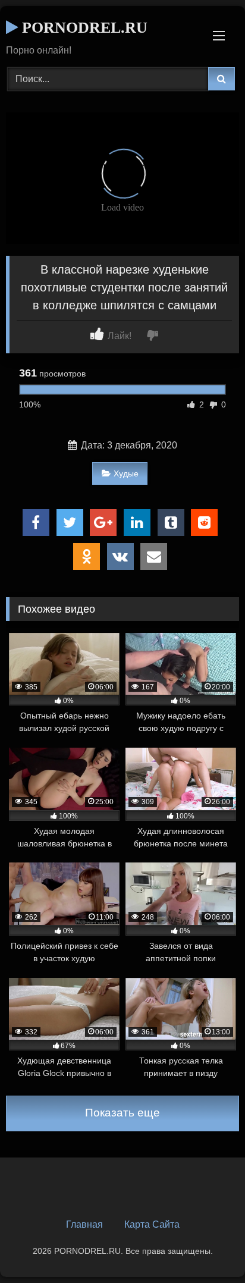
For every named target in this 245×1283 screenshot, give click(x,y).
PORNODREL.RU (82, 27)
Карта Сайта (152, 1224)
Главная (84, 1224)
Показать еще (122, 1112)
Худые (126, 473)
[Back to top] (208, 1247)
